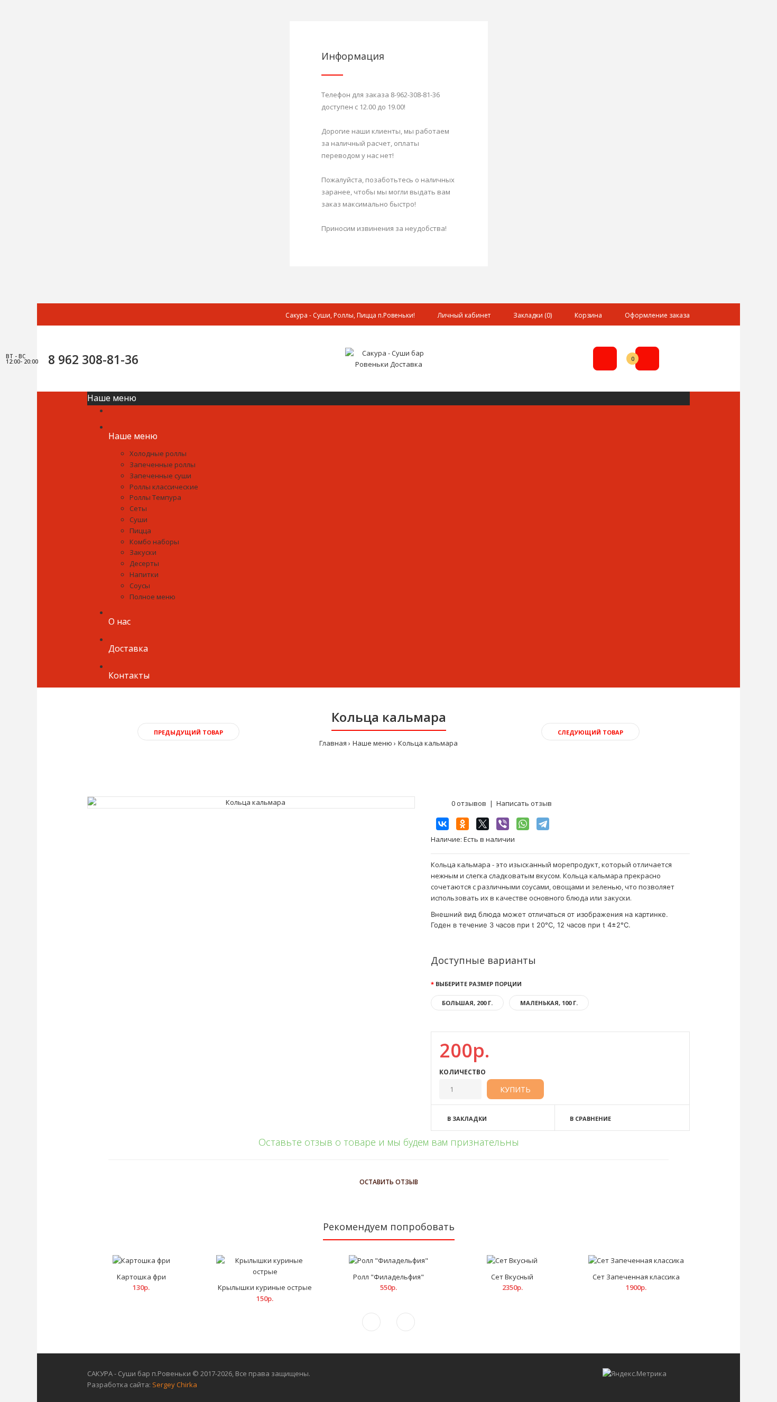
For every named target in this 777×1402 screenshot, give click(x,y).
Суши (138, 519)
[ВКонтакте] (442, 824)
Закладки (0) (532, 315)
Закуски (143, 552)
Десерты (144, 563)
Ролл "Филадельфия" (388, 1277)
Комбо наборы (154, 541)
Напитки (144, 574)
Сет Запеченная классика (636, 1277)
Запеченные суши (160, 475)
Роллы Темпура (155, 497)
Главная (333, 743)
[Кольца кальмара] (251, 802)
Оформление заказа (657, 315)
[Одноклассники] (462, 824)
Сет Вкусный (512, 1277)
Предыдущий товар (188, 732)
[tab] (388, 1161)
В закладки (467, 1118)
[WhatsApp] (522, 824)
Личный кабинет (464, 315)
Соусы (140, 585)
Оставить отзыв (388, 1181)
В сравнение (590, 1118)
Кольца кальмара (428, 743)
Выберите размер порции (479, 984)
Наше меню (372, 743)
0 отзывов (468, 803)
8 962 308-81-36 (93, 359)
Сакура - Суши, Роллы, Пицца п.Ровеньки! (350, 315)
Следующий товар (590, 732)
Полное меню (152, 596)
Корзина (588, 315)
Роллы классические (164, 486)
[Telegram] (542, 824)
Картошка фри (141, 1277)
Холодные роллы (158, 453)
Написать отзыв (524, 803)
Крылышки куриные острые (265, 1287)
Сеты (138, 508)
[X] (482, 824)
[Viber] (502, 824)
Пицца (140, 530)
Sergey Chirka (174, 1384)
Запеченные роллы (163, 464)
